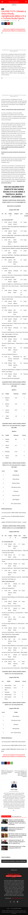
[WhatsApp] (11, 23)
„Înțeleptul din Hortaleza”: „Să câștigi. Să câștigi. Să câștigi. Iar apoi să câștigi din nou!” (16, 841)
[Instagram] (14, 810)
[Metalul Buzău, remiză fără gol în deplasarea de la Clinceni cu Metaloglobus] (4, 829)
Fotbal (6, 7)
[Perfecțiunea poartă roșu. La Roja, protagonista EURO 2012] (4, 848)
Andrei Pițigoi (6, 20)
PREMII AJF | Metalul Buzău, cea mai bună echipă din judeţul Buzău (7, 772)
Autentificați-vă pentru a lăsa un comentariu (14, 861)
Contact (8, 908)
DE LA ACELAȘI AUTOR (16, 816)
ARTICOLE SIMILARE (6, 816)
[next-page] (4, 853)
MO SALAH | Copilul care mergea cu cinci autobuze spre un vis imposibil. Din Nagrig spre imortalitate (17, 835)
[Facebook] (2, 23)
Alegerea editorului (3, 823)
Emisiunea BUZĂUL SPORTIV (16, 908)
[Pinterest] (8, 23)
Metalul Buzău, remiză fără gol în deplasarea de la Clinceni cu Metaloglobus (16, 829)
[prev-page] (2, 853)
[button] (2, 2)
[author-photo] (14, 787)
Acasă (2, 7)
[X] (5, 23)
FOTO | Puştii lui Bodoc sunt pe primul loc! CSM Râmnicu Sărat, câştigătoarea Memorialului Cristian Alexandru (21, 773)
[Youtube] (17, 902)
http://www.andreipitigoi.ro (14, 791)
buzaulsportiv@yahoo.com (17, 898)
